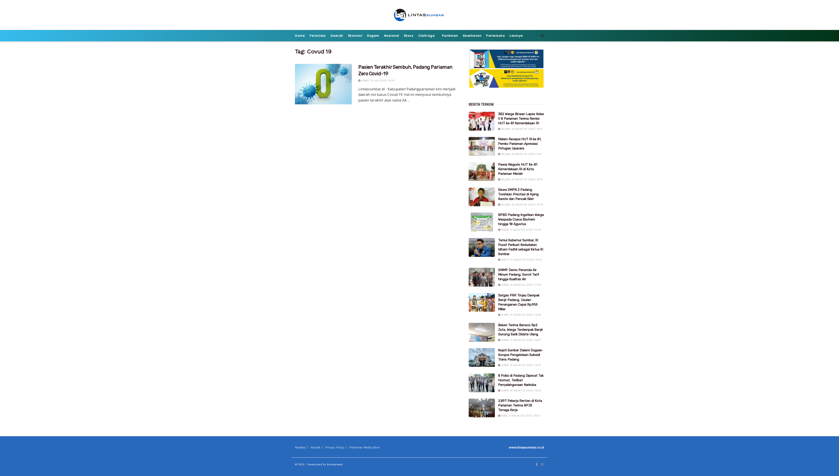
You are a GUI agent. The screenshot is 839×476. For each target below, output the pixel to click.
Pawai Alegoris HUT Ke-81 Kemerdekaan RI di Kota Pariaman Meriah (517, 169)
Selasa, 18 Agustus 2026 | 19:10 (521, 179)
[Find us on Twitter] (542, 464)
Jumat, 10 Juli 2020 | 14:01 (377, 80)
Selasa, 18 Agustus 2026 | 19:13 (521, 129)
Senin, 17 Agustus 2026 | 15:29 (520, 229)
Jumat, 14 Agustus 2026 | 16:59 (520, 314)
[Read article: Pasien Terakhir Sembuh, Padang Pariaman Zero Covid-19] (323, 84)
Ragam (373, 35)
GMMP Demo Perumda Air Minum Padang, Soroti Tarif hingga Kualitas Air (518, 274)
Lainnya (516, 35)
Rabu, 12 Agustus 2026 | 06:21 (520, 415)
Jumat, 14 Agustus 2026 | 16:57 (520, 340)
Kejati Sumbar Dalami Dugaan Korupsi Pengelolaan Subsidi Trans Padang (520, 354)
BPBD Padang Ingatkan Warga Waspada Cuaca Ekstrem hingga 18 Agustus (521, 219)
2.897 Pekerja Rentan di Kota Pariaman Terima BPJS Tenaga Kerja (520, 405)
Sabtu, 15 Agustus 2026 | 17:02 (521, 259)
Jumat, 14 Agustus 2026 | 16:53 (520, 390)
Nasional (391, 35)
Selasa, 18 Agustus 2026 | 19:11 (521, 154)
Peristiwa (318, 35)
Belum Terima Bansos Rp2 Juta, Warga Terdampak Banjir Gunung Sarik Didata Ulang (520, 329)
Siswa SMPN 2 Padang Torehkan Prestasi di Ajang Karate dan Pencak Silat (518, 194)
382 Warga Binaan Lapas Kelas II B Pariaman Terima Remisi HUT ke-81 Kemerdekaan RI (521, 118)
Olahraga (426, 35)
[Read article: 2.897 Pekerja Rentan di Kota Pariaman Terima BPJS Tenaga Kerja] (482, 408)
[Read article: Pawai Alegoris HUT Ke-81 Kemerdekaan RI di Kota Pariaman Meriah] (482, 171)
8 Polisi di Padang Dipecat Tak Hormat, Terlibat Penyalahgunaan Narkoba (521, 380)
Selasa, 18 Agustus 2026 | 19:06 (521, 204)
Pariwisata (495, 35)
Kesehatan (472, 35)
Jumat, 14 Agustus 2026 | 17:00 (520, 285)
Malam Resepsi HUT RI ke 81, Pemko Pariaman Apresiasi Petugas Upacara (519, 143)
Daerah (337, 35)
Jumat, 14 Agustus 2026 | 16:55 (520, 365)
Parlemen (450, 35)
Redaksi (300, 447)
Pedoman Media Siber (364, 447)
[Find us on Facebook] (537, 464)
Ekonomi (355, 35)
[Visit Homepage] (419, 15)
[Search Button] (542, 35)
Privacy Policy (334, 447)
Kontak (315, 447)
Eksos (409, 35)
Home (300, 35)
